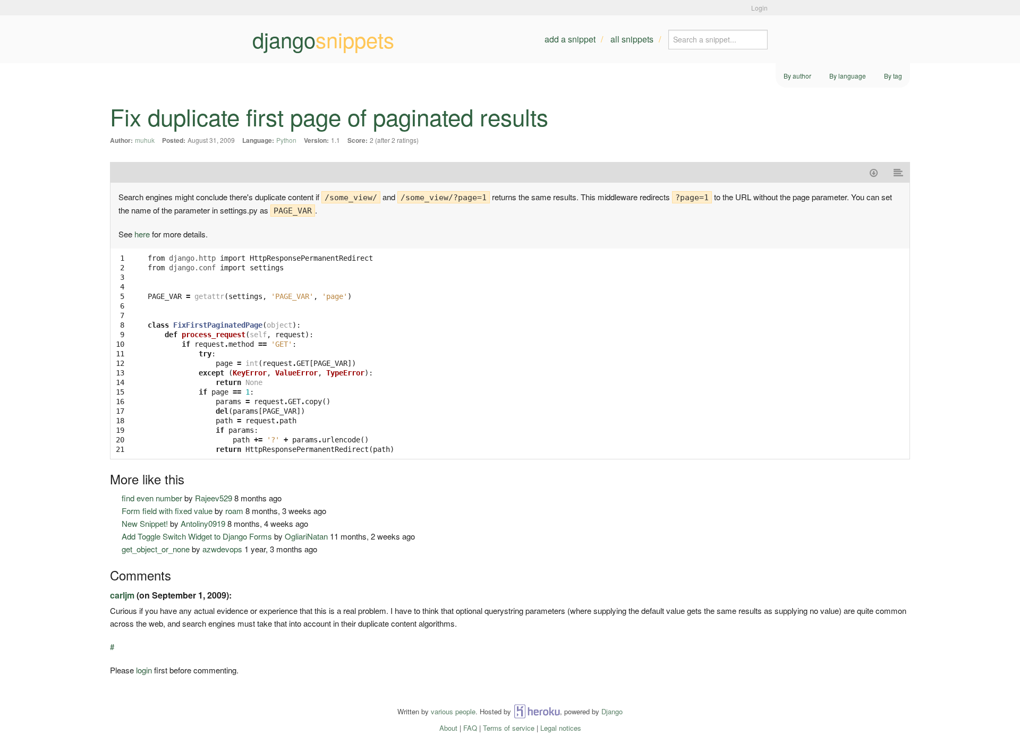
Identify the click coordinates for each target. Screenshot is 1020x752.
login (144, 670)
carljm (122, 595)
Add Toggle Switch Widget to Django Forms (197, 536)
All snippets (631, 39)
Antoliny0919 (203, 523)
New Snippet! (145, 523)
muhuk (145, 139)
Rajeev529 (213, 497)
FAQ (470, 728)
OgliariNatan (306, 536)
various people (453, 711)
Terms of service (508, 728)
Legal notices (560, 728)
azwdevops (222, 548)
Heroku (537, 711)
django (323, 39)
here (142, 234)
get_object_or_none (156, 548)
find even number (152, 497)
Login (759, 7)
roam (234, 510)
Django (612, 711)
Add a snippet (570, 39)
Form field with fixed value (167, 510)
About (448, 728)
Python (286, 139)
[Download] (873, 172)
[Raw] (898, 172)
